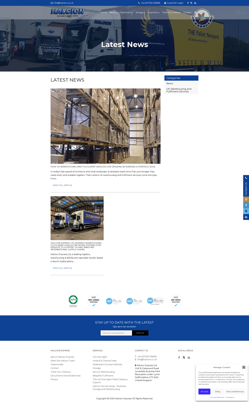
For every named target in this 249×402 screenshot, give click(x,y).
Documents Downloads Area (65, 375)
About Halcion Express (62, 357)
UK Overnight (100, 357)
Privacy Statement (217, 397)
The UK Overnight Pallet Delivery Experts (110, 381)
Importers (153, 12)
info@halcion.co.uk (63, 3)
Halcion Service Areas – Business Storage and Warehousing (109, 387)
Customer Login (174, 3)
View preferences (235, 391)
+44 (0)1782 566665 (150, 3)
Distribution (126, 12)
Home (104, 12)
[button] (244, 367)
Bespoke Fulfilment (103, 375)
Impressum (230, 397)
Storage (139, 12)
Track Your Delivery (171, 12)
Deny (217, 391)
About (113, 12)
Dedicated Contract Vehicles (107, 364)
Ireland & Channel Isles (104, 360)
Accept (204, 391)
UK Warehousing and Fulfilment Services (178, 90)
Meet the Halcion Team (63, 360)
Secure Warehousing (104, 372)
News (169, 83)
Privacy (54, 379)
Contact (187, 12)
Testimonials (57, 364)
